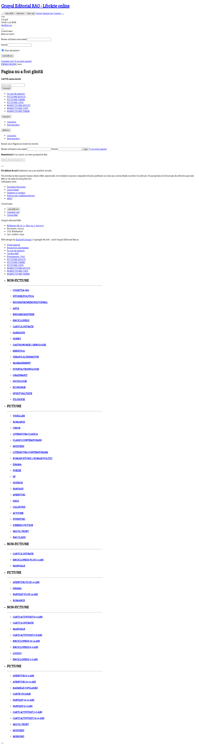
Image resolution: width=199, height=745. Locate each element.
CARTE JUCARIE (22, 694)
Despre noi (48, 13)
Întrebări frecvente (16, 186)
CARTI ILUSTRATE (23, 326)
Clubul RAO (12, 215)
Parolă (4, 44)
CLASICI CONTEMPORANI (27, 440)
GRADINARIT (20, 375)
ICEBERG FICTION (23, 525)
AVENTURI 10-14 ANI (24, 682)
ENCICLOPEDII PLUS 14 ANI (28, 560)
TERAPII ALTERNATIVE (26, 357)
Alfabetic (6, 130)
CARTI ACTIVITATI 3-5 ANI (27, 712)
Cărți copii (31, 13)
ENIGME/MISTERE (23, 314)
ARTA (16, 308)
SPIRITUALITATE (22, 393)
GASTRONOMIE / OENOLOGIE (29, 345)
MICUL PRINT (21, 531)
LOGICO (17, 653)
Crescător (11, 122)
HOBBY (17, 338)
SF (14, 476)
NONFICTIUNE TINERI (18, 111)
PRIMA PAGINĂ (8, 64)
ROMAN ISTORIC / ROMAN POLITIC (32, 458)
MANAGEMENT (22, 363)
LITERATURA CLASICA (25, 434)
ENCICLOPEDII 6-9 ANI (25, 647)
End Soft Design (23, 239)
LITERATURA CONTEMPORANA (30, 452)
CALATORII (19, 507)
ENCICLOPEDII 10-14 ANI (26, 641)
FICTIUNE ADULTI (16, 96)
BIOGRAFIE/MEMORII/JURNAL (30, 302)
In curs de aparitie (16, 93)
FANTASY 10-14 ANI (23, 700)
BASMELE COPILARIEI (25, 688)
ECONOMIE (19, 387)
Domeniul (6, 88)
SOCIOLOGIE (20, 381)
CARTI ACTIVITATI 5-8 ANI (27, 635)
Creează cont (7, 61)
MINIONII (18, 736)
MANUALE (19, 566)
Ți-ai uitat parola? (23, 61)
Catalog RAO (13, 253)
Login (85, 149)
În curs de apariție (16, 250)
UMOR (16, 428)
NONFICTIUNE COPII (17, 108)
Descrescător (13, 124)
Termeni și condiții (16, 192)
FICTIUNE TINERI (16, 99)
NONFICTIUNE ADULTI (18, 105)
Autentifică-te (13, 209)
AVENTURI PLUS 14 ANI (26, 582)
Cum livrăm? (13, 189)
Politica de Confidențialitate (21, 195)
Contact (57, 13)
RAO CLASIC (19, 537)
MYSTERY (18, 446)
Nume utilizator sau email (14, 39)
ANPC (10, 198)
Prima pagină (13, 244)
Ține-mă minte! (12, 50)
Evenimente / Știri (16, 256)
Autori (39, 13)
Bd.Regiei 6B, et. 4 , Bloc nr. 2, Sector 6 (25, 225)
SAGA (16, 501)
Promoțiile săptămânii (18, 247)
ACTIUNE (18, 513)
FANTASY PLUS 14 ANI (25, 594)
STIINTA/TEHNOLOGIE (26, 369)
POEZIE (17, 470)
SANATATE (19, 332)
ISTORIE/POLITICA (23, 296)
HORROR (18, 482)
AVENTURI (19, 494)
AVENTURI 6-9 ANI (23, 675)
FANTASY (18, 489)
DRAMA (17, 464)
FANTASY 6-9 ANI (22, 706)
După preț (6, 116)
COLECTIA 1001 (21, 290)
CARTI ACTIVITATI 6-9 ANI (28, 617)
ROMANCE (19, 422)
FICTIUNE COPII (15, 102)
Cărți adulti (9, 13)
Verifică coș (6, 25)
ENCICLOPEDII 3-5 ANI (25, 659)
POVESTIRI (19, 519)
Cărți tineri (20, 13)
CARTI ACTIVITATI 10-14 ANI (28, 718)
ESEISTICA (19, 351)
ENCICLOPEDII (21, 320)
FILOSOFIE (19, 399)
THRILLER (19, 416)
